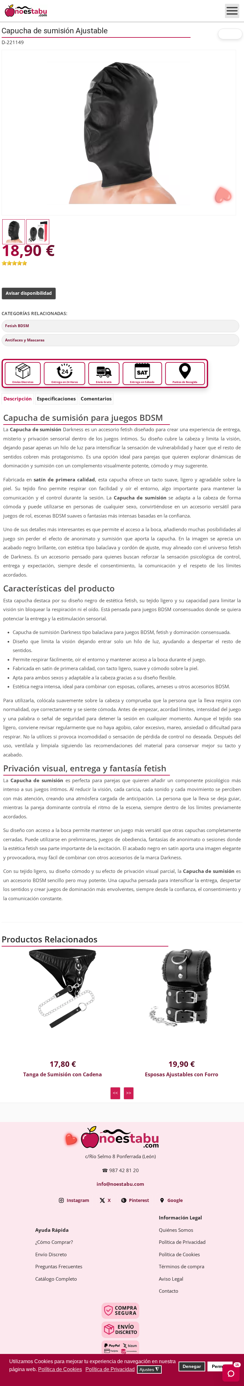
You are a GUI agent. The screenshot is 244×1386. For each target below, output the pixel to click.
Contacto (168, 1291)
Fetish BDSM (17, 326)
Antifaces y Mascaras (24, 340)
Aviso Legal (171, 1279)
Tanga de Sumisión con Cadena (62, 1075)
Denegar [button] (192, 1366)
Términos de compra (181, 1267)
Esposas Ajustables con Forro (181, 1075)
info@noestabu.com (120, 1184)
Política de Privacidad (182, 1242)
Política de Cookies (179, 1254)
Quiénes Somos (176, 1230)
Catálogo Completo (56, 1279)
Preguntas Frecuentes (58, 1267)
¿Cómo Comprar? (54, 1242)
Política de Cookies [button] (60, 1369)
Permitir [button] (220, 1366)
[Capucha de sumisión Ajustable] (118, 132)
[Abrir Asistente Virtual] (231, 1373)
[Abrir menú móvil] (232, 11)
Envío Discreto (51, 1254)
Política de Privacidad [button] (110, 1369)
